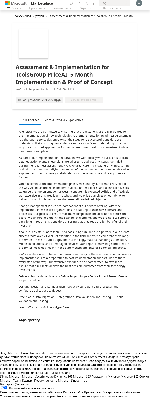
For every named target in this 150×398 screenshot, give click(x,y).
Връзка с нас (93, 392)
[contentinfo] (47, 16)
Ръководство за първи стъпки (110, 353)
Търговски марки (43, 396)
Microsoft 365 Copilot (135, 376)
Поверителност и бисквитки (121, 392)
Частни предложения (34, 357)
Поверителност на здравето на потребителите (31, 392)
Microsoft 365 (82, 376)
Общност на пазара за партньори (51, 369)
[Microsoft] (16, 3)
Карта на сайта (73, 392)
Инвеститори (79, 380)
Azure (50, 376)
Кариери (27, 380)
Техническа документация (128, 361)
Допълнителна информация (64, 120)
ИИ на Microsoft (10, 376)
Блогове (35, 353)
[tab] (31, 119)
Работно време (79, 353)
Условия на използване (15, 396)
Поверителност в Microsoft (52, 380)
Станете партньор (12, 361)
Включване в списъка (39, 361)
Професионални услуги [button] (28, 16)
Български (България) (14, 384)
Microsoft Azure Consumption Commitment (77, 357)
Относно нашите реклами (72, 396)
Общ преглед (30, 120)
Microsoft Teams (10, 380)
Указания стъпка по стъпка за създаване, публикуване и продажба (45, 365)
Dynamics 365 (63, 376)
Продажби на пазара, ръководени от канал (103, 369)
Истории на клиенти (55, 353)
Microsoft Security (33, 376)
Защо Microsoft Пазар (14, 353)
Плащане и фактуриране (122, 357)
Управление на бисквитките (109, 396)
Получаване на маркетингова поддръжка (82, 361)
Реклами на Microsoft (106, 376)
